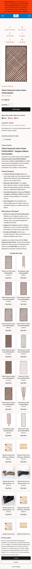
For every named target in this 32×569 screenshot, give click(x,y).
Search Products (10, 30)
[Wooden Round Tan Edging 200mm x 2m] (8, 472)
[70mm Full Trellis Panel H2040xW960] (8, 262)
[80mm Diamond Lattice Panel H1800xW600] (23, 288)
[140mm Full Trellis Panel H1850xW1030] (23, 367)
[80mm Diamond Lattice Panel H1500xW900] (8, 315)
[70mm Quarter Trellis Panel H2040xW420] (23, 341)
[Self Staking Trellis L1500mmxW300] (23, 262)
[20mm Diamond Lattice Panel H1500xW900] (8, 393)
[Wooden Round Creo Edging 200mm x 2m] (23, 472)
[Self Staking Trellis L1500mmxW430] (8, 420)
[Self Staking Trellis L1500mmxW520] (23, 393)
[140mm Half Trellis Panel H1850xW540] (23, 420)
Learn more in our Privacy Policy (10, 554)
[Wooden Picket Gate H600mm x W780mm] (8, 446)
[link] (16, 566)
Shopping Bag (10, 42)
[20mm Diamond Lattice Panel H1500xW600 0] (16, 64)
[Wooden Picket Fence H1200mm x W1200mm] (23, 446)
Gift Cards (22, 42)
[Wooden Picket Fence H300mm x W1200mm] (23, 525)
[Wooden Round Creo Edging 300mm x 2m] (8, 499)
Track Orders (10, 36)
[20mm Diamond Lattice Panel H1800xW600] (8, 341)
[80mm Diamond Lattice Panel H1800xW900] (8, 288)
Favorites (22, 36)
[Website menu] (2, 16)
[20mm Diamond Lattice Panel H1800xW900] (8, 367)
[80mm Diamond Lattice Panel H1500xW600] (23, 315)
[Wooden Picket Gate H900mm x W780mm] (8, 525)
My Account (22, 30)
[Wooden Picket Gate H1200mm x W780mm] (23, 499)
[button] (16, 15)
